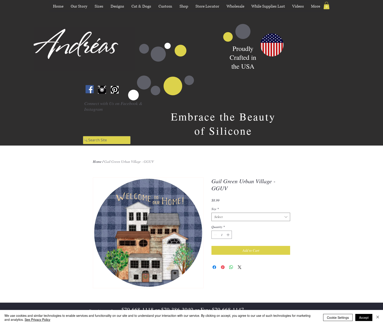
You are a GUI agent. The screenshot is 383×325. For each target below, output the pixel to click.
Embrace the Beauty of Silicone (223, 123)
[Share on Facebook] (214, 267)
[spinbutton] (222, 235)
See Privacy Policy (37, 319)
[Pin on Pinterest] (222, 267)
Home (97, 161)
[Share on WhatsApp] (231, 267)
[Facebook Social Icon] (90, 89)
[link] (326, 5)
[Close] (377, 317)
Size (215, 209)
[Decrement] (215, 235)
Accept (364, 317)
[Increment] (228, 235)
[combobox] (250, 217)
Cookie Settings (338, 317)
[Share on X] (239, 267)
